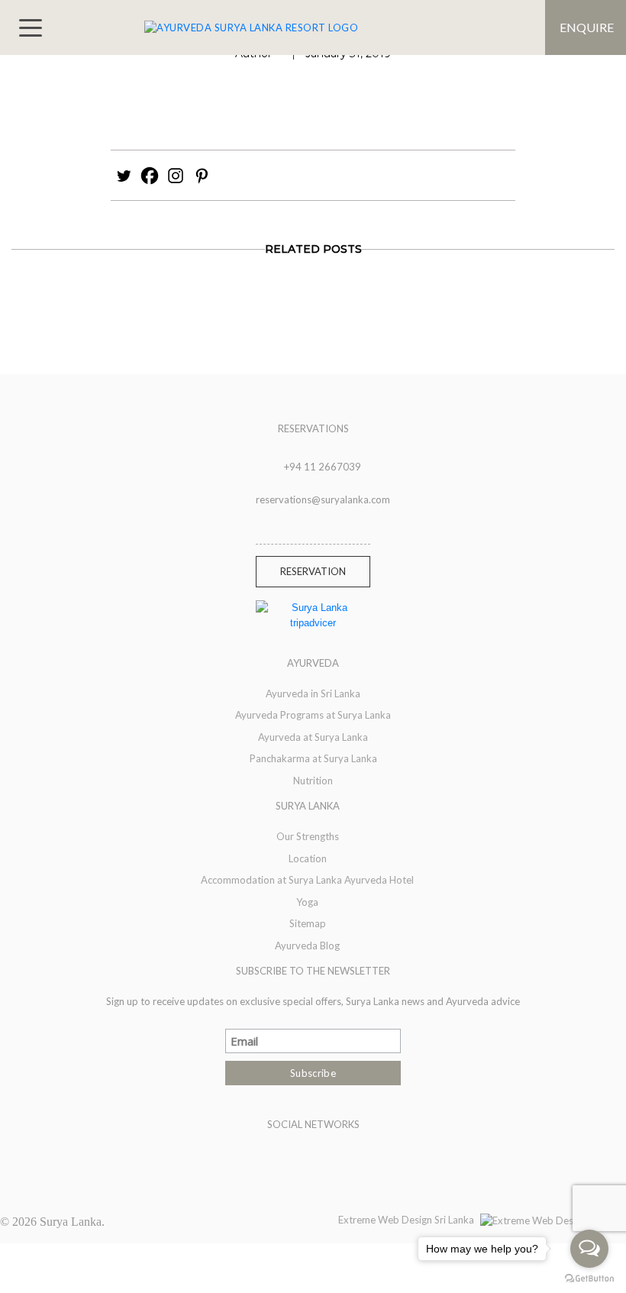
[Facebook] (149, 175)
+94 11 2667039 (322, 467)
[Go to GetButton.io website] (589, 1277)
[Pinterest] (201, 175)
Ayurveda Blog (307, 945)
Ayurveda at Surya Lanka (313, 737)
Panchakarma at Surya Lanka (313, 758)
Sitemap (307, 923)
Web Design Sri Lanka (426, 1220)
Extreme (358, 1220)
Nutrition (313, 780)
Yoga (307, 902)
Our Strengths (307, 836)
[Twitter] (123, 175)
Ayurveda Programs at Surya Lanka (313, 715)
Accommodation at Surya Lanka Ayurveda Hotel (307, 880)
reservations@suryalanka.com (323, 499)
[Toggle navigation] (30, 28)
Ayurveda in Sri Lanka (313, 693)
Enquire (587, 27)
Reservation (313, 571)
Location (308, 858)
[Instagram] (175, 175)
